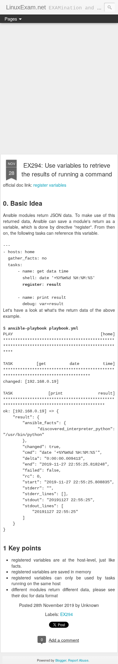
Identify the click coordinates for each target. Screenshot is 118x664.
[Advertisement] (59, 89)
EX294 (66, 614)
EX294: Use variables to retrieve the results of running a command (66, 169)
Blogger (60, 660)
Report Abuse (78, 660)
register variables (49, 185)
